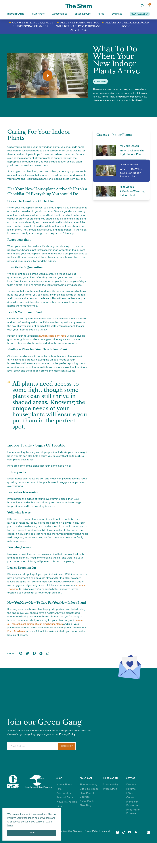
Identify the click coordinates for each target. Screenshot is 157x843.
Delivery (131, 784)
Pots (58, 789)
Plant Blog (86, 805)
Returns (131, 789)
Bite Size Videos (89, 789)
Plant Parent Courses (87, 795)
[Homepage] (79, 6)
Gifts (101, 14)
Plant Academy (16, 631)
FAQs (129, 793)
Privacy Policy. (67, 734)
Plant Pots (38, 14)
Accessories (59, 14)
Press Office (110, 789)
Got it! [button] (32, 832)
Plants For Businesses (133, 804)
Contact (131, 797)
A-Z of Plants (87, 801)
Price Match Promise (133, 812)
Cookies (77, 831)
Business (117, 14)
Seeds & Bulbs (83, 14)
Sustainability (110, 784)
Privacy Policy (91, 831)
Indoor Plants (15, 14)
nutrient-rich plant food (52, 336)
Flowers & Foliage (66, 802)
